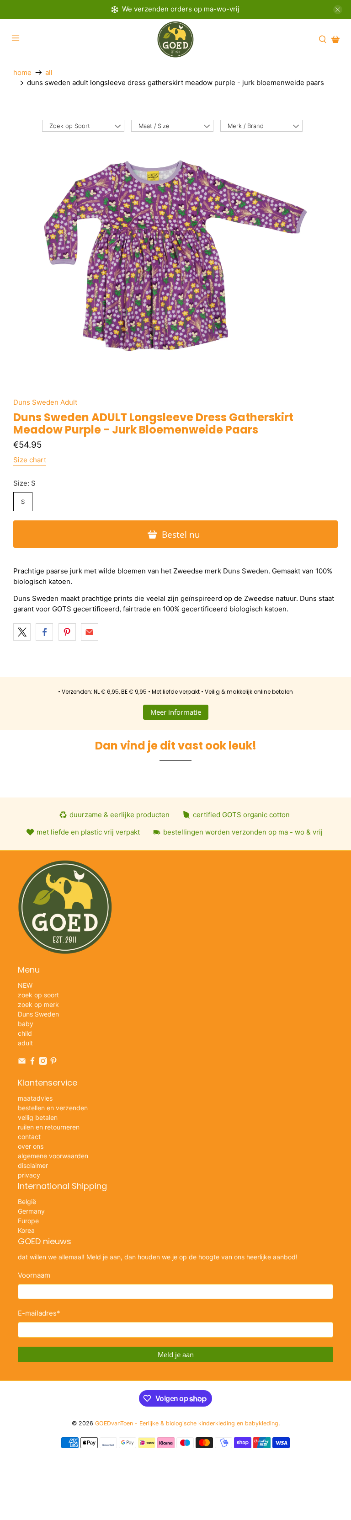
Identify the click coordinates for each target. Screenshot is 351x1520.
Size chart (29, 459)
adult (25, 1043)
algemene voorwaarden (53, 1156)
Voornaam (34, 1275)
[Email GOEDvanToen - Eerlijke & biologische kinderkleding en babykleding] (22, 1062)
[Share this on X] (22, 632)
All (49, 72)
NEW (25, 985)
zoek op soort (38, 995)
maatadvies (35, 1098)
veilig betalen (38, 1117)
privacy (29, 1175)
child (25, 1033)
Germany (31, 1211)
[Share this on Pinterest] (67, 632)
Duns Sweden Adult (45, 402)
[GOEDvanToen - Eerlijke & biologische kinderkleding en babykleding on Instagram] (43, 1062)
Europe (28, 1221)
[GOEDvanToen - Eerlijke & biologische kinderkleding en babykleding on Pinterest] (53, 1062)
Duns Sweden (38, 1014)
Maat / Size (154, 125)
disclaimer (33, 1165)
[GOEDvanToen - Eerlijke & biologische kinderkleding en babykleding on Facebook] (32, 1062)
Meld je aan (176, 1354)
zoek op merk (38, 1004)
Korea (26, 1230)
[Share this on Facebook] (44, 632)
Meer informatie (175, 712)
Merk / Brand (246, 125)
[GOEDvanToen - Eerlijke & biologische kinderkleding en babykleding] (175, 39)
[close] (337, 9)
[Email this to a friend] (89, 632)
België (27, 1201)
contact (29, 1136)
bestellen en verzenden (53, 1108)
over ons (30, 1146)
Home (22, 72)
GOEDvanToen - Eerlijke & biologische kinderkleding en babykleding (186, 1423)
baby (25, 1024)
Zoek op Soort (69, 125)
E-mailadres (39, 1313)
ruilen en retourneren (49, 1127)
